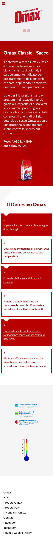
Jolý (6, 497)
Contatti (8, 517)
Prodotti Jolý (11, 507)
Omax (7, 492)
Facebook (9, 522)
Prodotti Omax (12, 502)
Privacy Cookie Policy (17, 532)
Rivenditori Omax (14, 512)
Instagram (9, 527)
